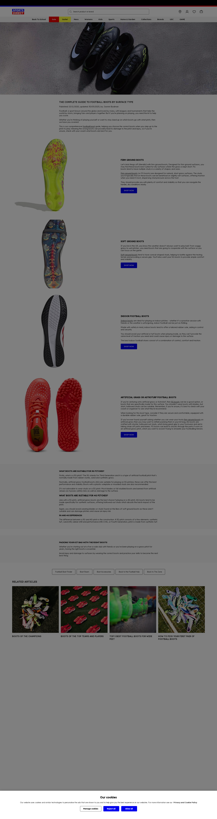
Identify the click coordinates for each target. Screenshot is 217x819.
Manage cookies (90, 809)
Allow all (129, 809)
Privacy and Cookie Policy (185, 802)
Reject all (111, 809)
